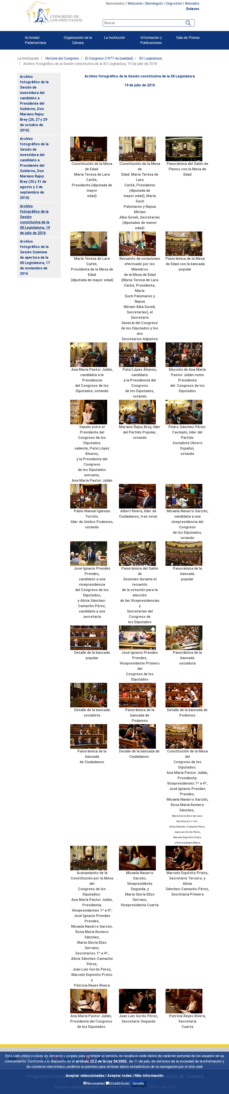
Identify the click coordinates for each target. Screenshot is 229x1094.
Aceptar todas (120, 1075)
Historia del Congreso (62, 58)
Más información (149, 1075)
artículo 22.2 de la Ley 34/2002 (101, 1061)
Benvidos (192, 3)
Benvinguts (154, 3)
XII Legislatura (150, 58)
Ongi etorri (174, 3)
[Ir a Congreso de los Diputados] (54, 13)
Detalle (138, 1083)
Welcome (134, 3)
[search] (149, 23)
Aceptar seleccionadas (85, 1075)
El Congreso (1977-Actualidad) (109, 58)
